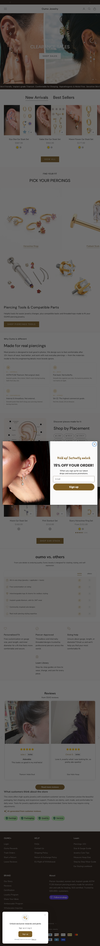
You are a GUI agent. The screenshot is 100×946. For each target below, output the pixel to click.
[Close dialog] (94, 444)
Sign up (74, 487)
